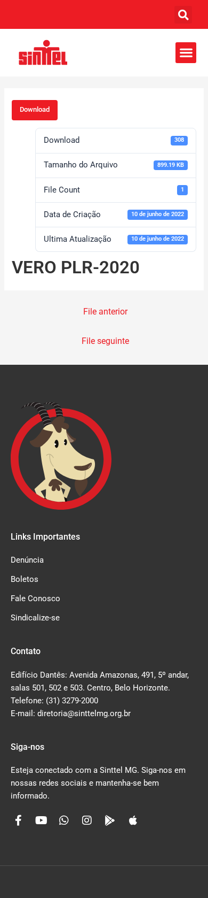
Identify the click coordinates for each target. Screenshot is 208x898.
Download (35, 109)
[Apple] (132, 820)
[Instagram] (86, 820)
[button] (183, 15)
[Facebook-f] (18, 820)
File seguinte (105, 341)
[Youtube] (41, 820)
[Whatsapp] (64, 820)
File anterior (105, 312)
